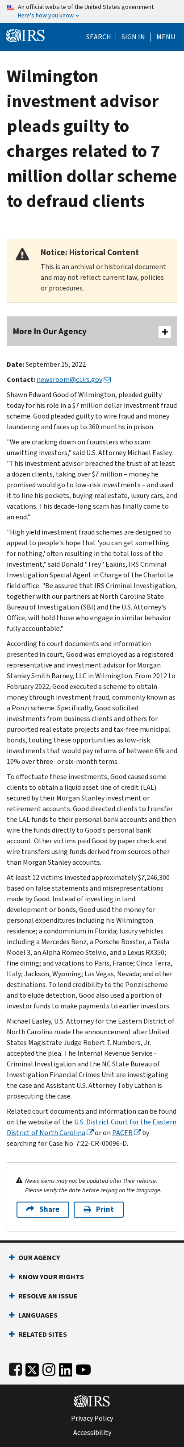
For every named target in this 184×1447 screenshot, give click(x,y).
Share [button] (49, 1209)
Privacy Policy (92, 1418)
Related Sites (42, 1334)
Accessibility (92, 1432)
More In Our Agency (50, 331)
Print (105, 1209)
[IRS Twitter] (32, 1368)
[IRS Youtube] (83, 1368)
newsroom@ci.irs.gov (69, 379)
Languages (38, 1315)
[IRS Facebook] (15, 1368)
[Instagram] (48, 1368)
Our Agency (39, 1257)
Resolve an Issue (48, 1296)
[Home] (25, 34)
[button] (133, 37)
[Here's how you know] (92, 11)
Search (98, 37)
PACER (122, 1132)
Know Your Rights (51, 1276)
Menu (165, 37)
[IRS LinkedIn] (65, 1368)
